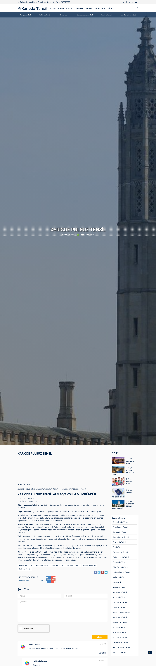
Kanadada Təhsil (73, 565)
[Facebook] (126, 2)
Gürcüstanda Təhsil (121, 567)
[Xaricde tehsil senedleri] (119, 492)
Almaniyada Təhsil (120, 522)
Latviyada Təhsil (120, 602)
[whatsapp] (123, 2)
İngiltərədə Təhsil (120, 577)
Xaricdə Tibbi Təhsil (121, 647)
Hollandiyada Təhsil (121, 572)
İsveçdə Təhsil (119, 582)
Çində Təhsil (118, 547)
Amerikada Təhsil (25, 565)
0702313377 (64, 2)
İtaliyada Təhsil (57, 565)
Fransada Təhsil (119, 562)
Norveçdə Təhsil (89, 565)
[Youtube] (136, 2)
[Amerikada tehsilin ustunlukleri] (119, 503)
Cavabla (102, 653)
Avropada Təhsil (42, 565)
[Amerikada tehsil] (119, 460)
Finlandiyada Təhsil (121, 557)
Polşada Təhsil (24, 569)
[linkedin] (130, 2)
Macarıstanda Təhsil (121, 612)
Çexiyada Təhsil (119, 542)
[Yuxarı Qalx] (150, 652)
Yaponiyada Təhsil (120, 652)
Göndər (99, 637)
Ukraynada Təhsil (120, 642)
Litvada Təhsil (119, 607)
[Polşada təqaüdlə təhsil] (119, 469)
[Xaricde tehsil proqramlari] (119, 481)
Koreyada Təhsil (119, 597)
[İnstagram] (133, 2)
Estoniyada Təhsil (120, 552)
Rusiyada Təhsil (119, 632)
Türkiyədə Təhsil (120, 637)
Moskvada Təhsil (120, 617)
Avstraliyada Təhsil (121, 537)
